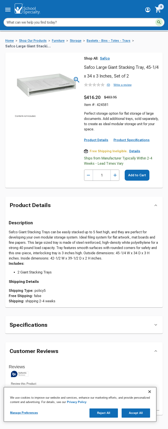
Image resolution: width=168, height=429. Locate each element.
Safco (105, 58)
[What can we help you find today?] (159, 22)
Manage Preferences (24, 412)
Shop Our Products (33, 41)
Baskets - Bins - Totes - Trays (108, 41)
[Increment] (114, 175)
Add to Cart (137, 175)
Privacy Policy (76, 402)
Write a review (122, 84)
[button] (148, 10)
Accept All (136, 413)
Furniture (58, 41)
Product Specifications (132, 140)
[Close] (149, 391)
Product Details (96, 140)
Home (9, 41)
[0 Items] (158, 9)
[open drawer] (8, 9)
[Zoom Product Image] (76, 79)
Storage (75, 41)
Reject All (103, 413)
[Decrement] (88, 175)
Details (134, 151)
